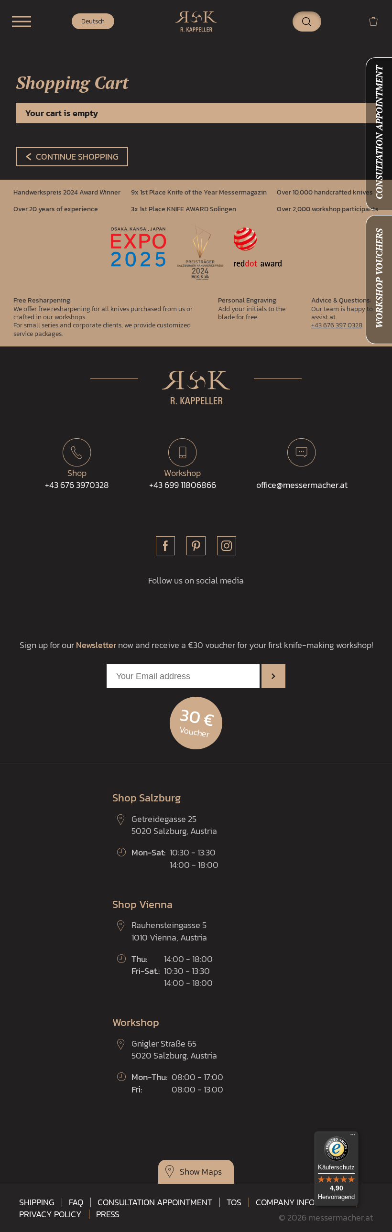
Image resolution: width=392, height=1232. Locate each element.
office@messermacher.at (302, 484)
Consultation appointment (155, 1202)
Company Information (302, 1202)
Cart (377, 21)
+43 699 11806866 (182, 478)
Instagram (226, 545)
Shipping (36, 1202)
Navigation (21, 21)
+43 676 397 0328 (336, 325)
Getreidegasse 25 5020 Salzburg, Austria (174, 824)
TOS (234, 1202)
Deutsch (93, 21)
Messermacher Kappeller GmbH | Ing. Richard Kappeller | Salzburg (196, 21)
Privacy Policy (50, 1214)
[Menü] (353, 1137)
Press (108, 1214)
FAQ (76, 1202)
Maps (212, 1171)
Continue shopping (77, 156)
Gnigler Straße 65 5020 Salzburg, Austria (174, 1049)
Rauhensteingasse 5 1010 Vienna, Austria (169, 931)
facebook (165, 545)
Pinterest (196, 545)
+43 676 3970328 (77, 478)
